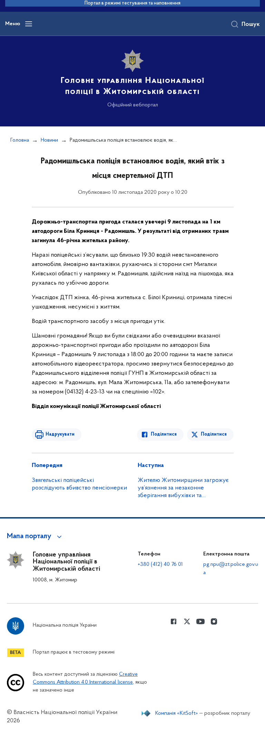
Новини (49, 140)
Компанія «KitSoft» (176, 713)
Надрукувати (60, 434)
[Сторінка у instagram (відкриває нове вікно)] (214, 621)
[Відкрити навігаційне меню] (28, 23)
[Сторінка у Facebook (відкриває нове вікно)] (173, 621)
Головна (19, 140)
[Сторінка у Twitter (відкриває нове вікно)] (187, 621)
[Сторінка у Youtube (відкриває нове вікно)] (200, 621)
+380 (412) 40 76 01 (160, 564)
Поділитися (164, 434)
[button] (35, 536)
